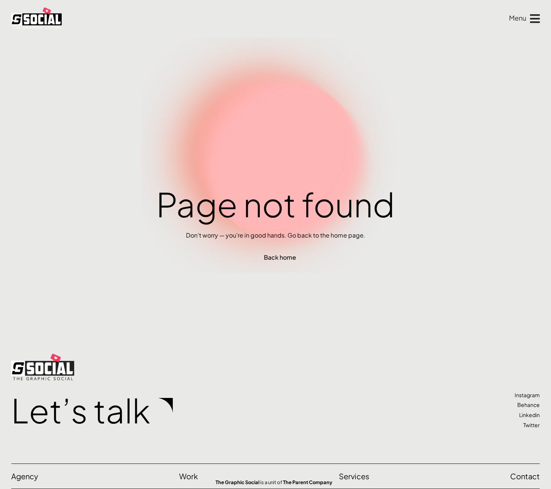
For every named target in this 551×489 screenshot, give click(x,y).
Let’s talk (80, 410)
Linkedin (529, 414)
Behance (528, 404)
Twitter (531, 425)
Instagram (527, 395)
